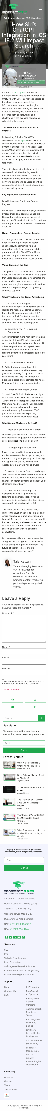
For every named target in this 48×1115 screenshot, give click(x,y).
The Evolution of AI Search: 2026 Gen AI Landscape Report (30, 802)
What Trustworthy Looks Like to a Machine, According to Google (31, 833)
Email (5, 658)
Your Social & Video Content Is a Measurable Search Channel (30, 818)
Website (6, 668)
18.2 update (20, 92)
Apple (24, 140)
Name (6, 647)
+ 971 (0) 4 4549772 (20, 924)
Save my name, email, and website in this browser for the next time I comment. (23, 682)
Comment (8, 613)
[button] (12, 700)
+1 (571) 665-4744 (19, 929)
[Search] (41, 718)
